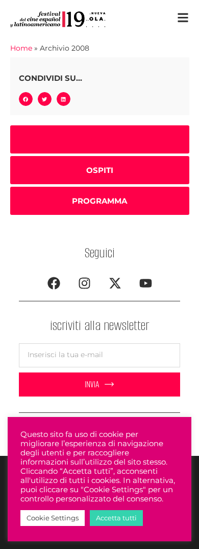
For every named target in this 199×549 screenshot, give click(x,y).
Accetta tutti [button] (116, 518)
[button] (26, 99)
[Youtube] (145, 283)
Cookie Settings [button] (53, 518)
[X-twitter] (115, 283)
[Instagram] (84, 283)
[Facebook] (53, 283)
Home (21, 48)
